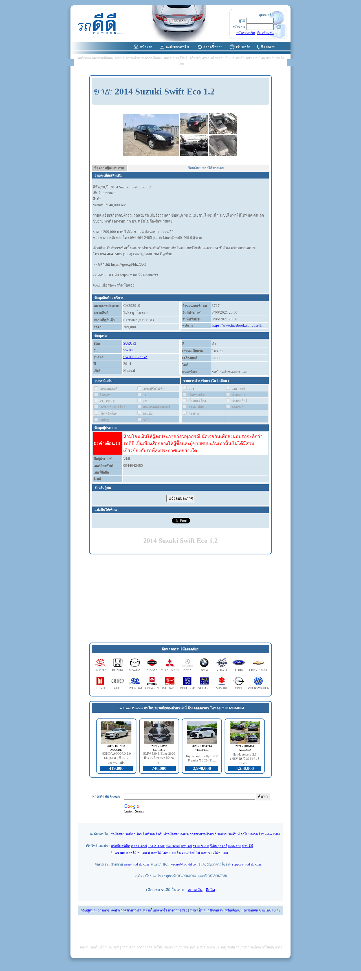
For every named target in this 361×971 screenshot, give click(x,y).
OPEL (239, 688)
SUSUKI (221, 688)
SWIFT (128, 350)
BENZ (187, 669)
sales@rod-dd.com (136, 864)
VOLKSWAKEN (258, 688)
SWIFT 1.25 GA (135, 357)
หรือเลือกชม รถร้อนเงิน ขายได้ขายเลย (252, 910)
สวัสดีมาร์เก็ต (120, 846)
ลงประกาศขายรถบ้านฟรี (198, 834)
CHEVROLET (258, 669)
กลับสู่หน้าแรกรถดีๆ (95, 910)
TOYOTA (100, 669)
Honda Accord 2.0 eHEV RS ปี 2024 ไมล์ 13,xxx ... (244, 759)
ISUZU (100, 688)
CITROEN (152, 688)
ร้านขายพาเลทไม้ (124, 853)
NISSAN (152, 669)
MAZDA (134, 669)
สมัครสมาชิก (245, 33)
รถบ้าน (222, 834)
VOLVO (221, 669)
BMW (204, 669)
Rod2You (234, 846)
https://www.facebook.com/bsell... (237, 325)
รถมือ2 (130, 834)
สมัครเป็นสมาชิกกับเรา (206, 910)
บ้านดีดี (247, 846)
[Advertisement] (180, 598)
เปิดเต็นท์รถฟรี (146, 834)
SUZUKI (129, 343)
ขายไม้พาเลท (218, 853)
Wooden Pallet (270, 834)
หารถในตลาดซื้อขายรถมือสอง (165, 910)
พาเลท (142, 853)
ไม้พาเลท (169, 853)
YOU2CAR (201, 846)
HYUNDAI (134, 688)
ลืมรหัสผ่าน (265, 33)
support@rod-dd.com (246, 864)
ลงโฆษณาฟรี (250, 834)
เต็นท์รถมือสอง (168, 834)
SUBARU (204, 688)
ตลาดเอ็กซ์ (139, 846)
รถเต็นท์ (234, 834)
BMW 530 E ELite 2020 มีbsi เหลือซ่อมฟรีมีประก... (159, 758)
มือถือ (210, 890)
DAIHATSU (170, 688)
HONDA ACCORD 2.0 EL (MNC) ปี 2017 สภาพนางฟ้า (116, 758)
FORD (239, 669)
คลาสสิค (195, 890)
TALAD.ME (156, 846)
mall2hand (173, 846)
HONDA (117, 669)
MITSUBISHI (170, 669)
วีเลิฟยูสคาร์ (218, 846)
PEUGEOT (187, 688)
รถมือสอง (117, 834)
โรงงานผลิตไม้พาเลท (192, 853)
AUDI (118, 688)
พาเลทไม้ (154, 853)
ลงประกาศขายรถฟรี (126, 910)
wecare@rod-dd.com (184, 864)
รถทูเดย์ (186, 846)
